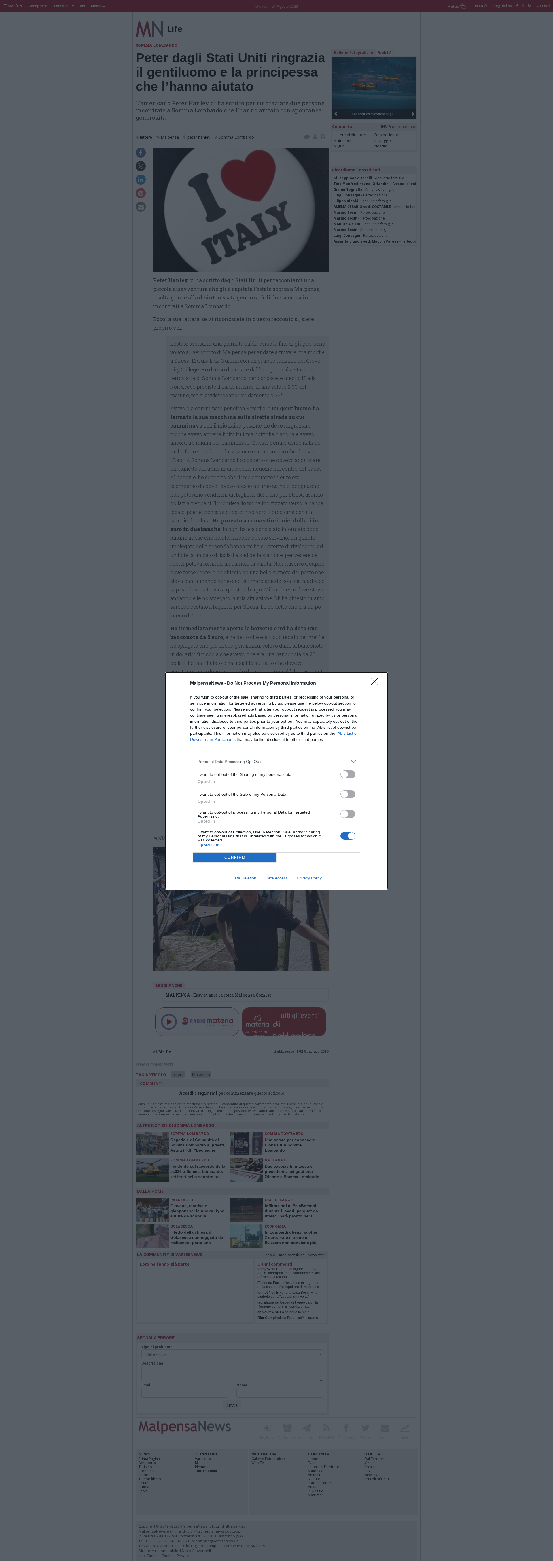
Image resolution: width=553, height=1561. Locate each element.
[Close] (376, 683)
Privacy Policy (309, 878)
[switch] (347, 774)
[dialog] (276, 780)
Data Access (276, 878)
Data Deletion (244, 878)
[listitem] (276, 762)
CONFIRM (235, 857)
